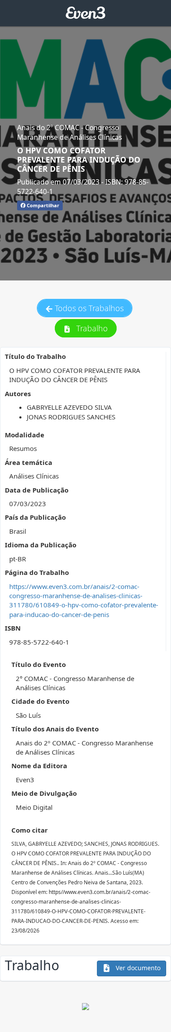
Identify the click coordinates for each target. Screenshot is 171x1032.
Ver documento (137, 968)
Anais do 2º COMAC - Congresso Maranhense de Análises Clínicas (69, 132)
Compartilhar (42, 205)
